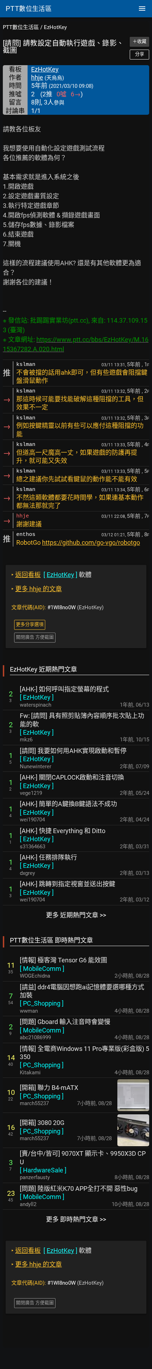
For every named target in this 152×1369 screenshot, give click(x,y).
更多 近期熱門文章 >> (76, 915)
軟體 (51, 574)
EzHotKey (55, 27)
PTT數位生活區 (21, 27)
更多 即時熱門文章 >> (76, 1219)
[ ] (37, 697)
